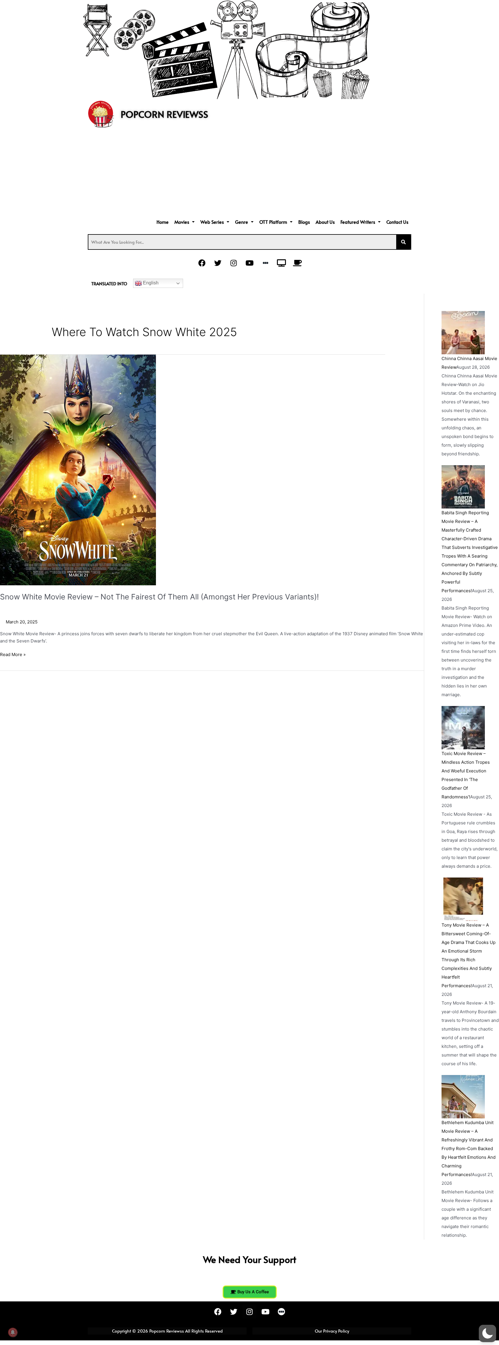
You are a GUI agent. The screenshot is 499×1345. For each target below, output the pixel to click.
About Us (325, 222)
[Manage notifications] (12, 1332)
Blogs (304, 222)
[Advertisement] (249, 173)
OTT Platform (273, 222)
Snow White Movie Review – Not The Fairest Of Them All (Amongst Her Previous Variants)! (159, 596)
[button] (185, 221)
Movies (181, 222)
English (150, 282)
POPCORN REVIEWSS (164, 114)
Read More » (13, 654)
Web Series (212, 222)
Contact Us (397, 222)
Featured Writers (357, 222)
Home (163, 222)
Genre (241, 222)
